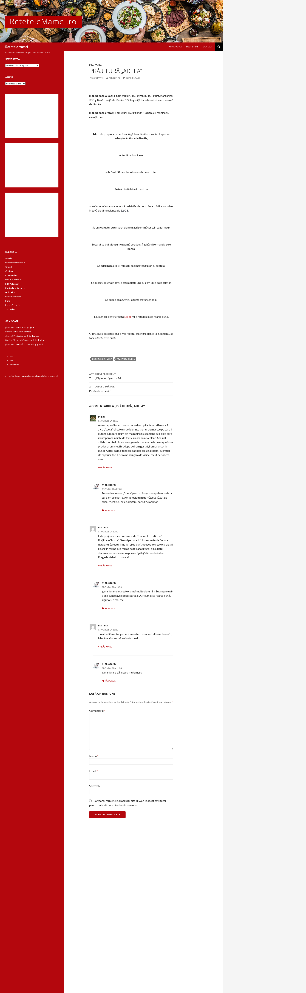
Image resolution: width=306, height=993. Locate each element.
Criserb (8, 267)
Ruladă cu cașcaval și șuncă (30, 344)
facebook (14, 364)
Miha (7, 300)
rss (11, 356)
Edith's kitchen (12, 284)
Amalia (8, 258)
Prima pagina (175, 46)
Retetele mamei (16, 47)
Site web (94, 785)
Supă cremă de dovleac (28, 336)
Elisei (127, 316)
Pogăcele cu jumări (102, 388)
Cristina (9, 271)
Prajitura (95, 65)
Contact (207, 46)
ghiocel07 (114, 78)
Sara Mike (10, 309)
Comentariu (97, 710)
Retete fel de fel (12, 305)
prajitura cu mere (102, 359)
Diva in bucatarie (13, 279)
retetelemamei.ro (30, 376)
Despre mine (192, 46)
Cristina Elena (11, 275)
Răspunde (106, 467)
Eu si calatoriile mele (15, 288)
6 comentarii (133, 78)
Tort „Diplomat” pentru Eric (105, 376)
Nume (93, 756)
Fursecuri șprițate (25, 327)
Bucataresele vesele (15, 262)
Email (93, 771)
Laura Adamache (13, 296)
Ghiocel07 (10, 292)
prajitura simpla (126, 359)
